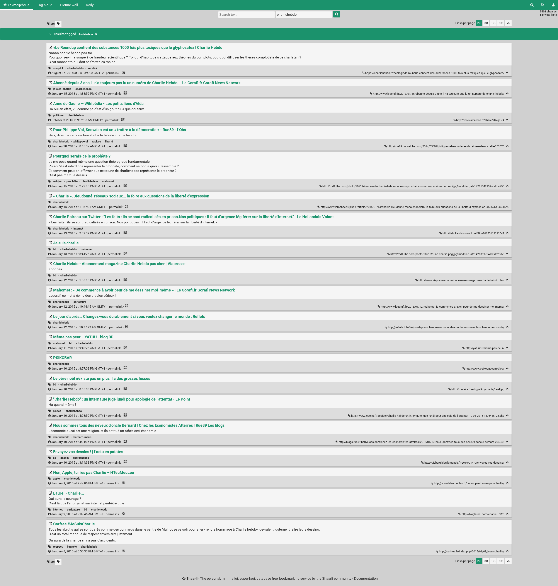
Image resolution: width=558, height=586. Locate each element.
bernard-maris (82, 437)
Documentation (366, 578)
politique (58, 115)
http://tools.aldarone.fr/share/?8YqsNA (480, 120)
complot (58, 68)
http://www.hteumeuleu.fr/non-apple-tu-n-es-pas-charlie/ (469, 483)
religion (57, 181)
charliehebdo (85, 34)
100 (493, 23)
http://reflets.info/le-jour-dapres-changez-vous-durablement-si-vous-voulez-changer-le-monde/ (446, 327)
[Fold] (507, 72)
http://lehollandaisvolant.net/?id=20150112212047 (473, 233)
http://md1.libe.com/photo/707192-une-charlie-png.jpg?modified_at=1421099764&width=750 (447, 254)
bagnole (72, 546)
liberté (109, 141)
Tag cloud (44, 5)
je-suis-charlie (62, 89)
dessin (64, 457)
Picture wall (69, 5)
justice (57, 411)
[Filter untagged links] (58, 24)
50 (486, 23)
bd (54, 249)
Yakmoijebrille (18, 5)
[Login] (553, 5)
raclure (96, 141)
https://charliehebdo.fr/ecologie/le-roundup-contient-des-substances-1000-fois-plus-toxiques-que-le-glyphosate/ (434, 73)
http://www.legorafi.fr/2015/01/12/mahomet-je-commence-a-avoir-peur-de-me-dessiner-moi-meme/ (442, 306)
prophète (72, 181)
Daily (90, 5)
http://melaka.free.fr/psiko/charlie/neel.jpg (478, 389)
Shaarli (191, 578)
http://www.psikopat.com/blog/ (485, 368)
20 (479, 23)
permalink (85, 73)
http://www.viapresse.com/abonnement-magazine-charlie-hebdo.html (461, 280)
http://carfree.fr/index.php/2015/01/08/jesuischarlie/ (471, 551)
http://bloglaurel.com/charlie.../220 (483, 514)
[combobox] (304, 14)
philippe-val (80, 141)
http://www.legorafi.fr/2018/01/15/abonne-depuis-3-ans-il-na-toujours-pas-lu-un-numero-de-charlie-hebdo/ (438, 93)
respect (58, 546)
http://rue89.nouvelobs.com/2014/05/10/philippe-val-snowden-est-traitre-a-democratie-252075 (446, 146)
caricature (79, 301)
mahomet (108, 181)
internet (78, 228)
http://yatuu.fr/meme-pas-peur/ (485, 348)
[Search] (532, 5)
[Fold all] (508, 23)
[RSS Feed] (543, 5)
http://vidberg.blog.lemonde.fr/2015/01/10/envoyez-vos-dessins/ (464, 462)
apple (56, 478)
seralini (92, 68)
